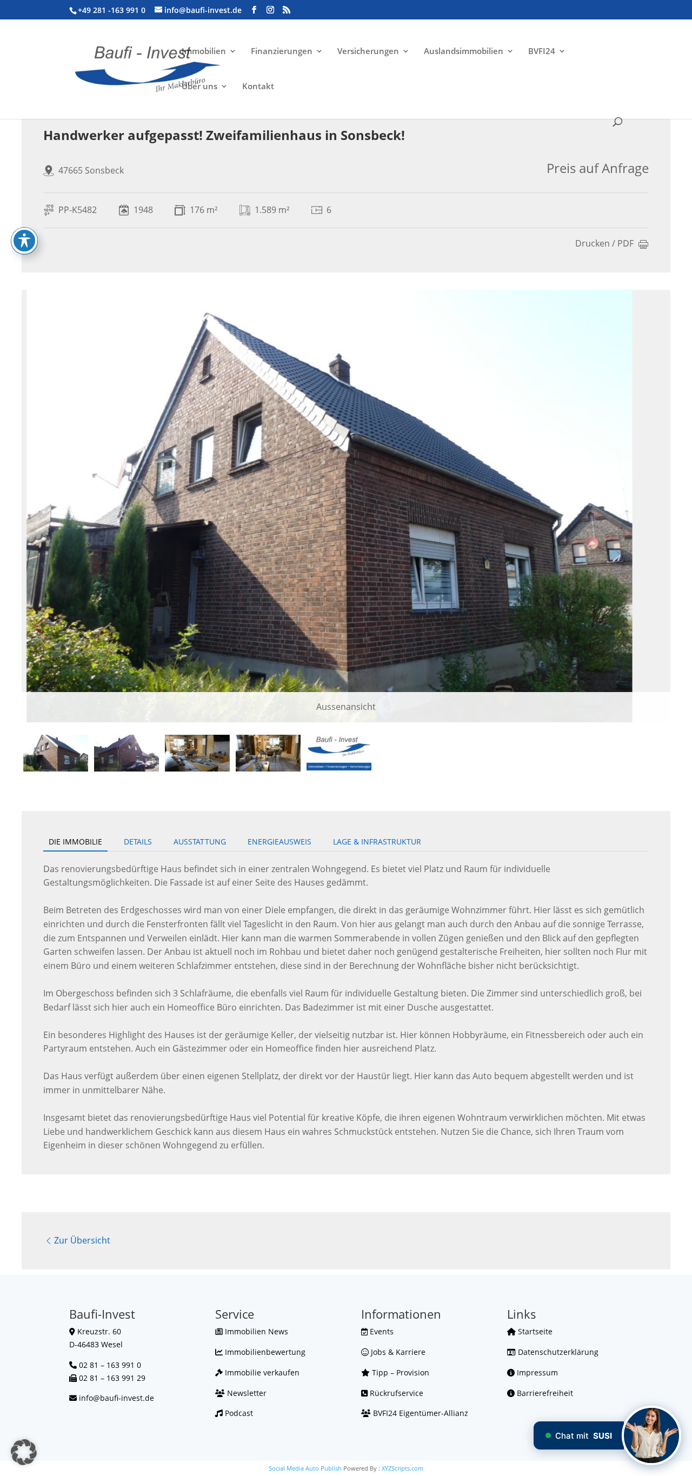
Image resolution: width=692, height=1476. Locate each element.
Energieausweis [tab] (279, 841)
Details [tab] (138, 841)
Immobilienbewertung (264, 1352)
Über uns (199, 86)
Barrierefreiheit (544, 1393)
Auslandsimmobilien (463, 51)
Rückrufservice (395, 1393)
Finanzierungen (281, 51)
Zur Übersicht (82, 1240)
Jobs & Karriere (397, 1352)
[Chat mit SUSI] (651, 1435)
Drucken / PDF (604, 244)
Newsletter (246, 1393)
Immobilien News (255, 1331)
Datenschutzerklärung (557, 1352)
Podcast (238, 1413)
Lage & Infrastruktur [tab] (377, 841)
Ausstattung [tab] (200, 841)
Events (381, 1331)
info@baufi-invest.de (116, 1398)
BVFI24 (541, 51)
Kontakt (258, 86)
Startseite (534, 1331)
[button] (24, 1452)
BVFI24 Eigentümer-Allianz (419, 1413)
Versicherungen (368, 51)
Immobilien (204, 51)
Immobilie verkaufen (261, 1372)
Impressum (536, 1372)
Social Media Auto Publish (305, 1468)
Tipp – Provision (399, 1372)
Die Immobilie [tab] (75, 841)
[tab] (55, 753)
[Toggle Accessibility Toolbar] (24, 241)
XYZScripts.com (402, 1468)
